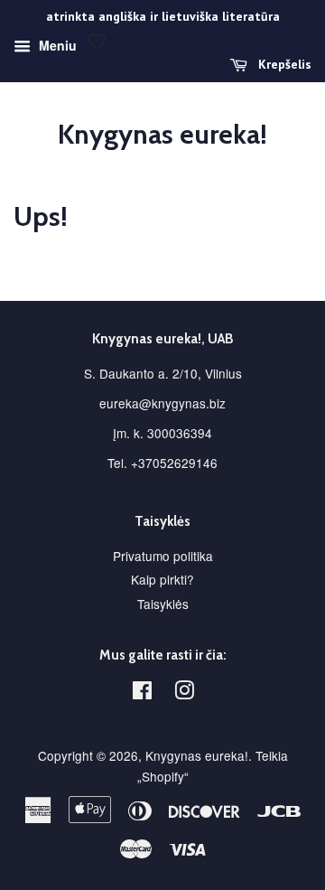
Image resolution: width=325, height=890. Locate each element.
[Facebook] (142, 693)
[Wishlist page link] (97, 42)
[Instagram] (184, 693)
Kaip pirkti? (162, 579)
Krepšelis (283, 64)
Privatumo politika (163, 556)
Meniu (56, 45)
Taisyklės (163, 604)
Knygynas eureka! (162, 134)
